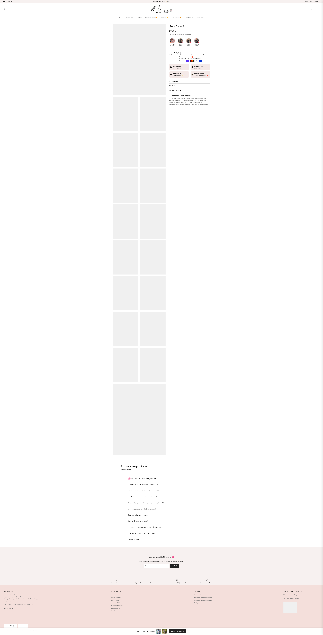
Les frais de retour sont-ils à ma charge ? (142, 509)
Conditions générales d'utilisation (203, 597)
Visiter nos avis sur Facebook (291, 598)
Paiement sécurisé (115, 608)
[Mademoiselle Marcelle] (161, 9)
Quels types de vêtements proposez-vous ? (143, 484)
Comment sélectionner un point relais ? (141, 533)
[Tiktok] (11, 1)
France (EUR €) (308, 1)
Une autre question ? (135, 539)
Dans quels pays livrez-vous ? (138, 521)
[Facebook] (4, 1)
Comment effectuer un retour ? (138, 515)
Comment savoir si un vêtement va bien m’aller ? (144, 491)
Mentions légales (198, 595)
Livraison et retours (116, 597)
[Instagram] (6, 1)
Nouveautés (129, 18)
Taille (138, 631)
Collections (139, 18)
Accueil (121, 18)
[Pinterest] (9, 1)
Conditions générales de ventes (203, 600)
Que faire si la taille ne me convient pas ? (142, 497)
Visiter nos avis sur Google (290, 595)
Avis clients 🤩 (164, 18)
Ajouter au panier (177, 631)
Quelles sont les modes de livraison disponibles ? (145, 527)
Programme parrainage (117, 605)
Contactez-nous (189, 18)
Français (316, 1)
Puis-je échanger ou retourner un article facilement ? (146, 503)
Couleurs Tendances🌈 (151, 18)
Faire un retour (200, 18)
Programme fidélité (116, 603)
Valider (174, 566)
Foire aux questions (116, 595)
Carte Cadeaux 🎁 (176, 18)
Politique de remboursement (202, 603)
